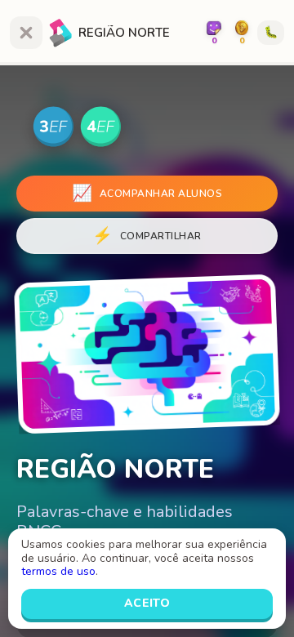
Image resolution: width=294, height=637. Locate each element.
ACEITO (147, 603)
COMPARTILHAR (147, 236)
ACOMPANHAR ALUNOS (147, 193)
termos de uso (58, 571)
